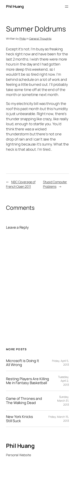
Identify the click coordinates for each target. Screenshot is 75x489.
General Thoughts (40, 38)
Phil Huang (15, 6)
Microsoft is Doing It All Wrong (22, 363)
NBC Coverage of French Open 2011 (20, 184)
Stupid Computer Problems (55, 184)
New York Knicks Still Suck (19, 419)
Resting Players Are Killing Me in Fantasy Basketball (27, 381)
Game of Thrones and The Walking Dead (24, 400)
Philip (22, 38)
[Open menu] (66, 6)
